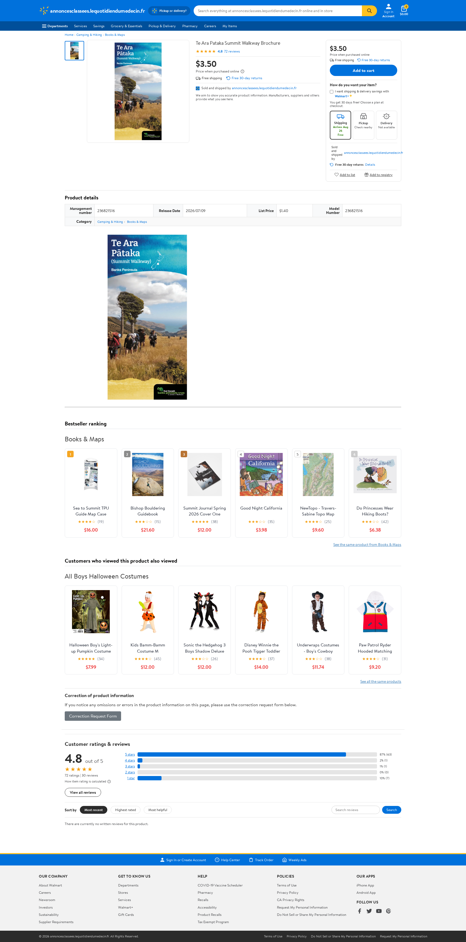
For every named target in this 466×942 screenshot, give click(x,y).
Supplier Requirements (56, 921)
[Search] (369, 10)
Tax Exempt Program (213, 921)
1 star (131, 778)
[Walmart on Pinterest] (389, 911)
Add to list (347, 174)
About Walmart (50, 885)
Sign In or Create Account (186, 859)
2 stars (130, 772)
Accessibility (207, 907)
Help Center (230, 859)
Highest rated (125, 809)
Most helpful (157, 809)
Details (370, 165)
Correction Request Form (93, 716)
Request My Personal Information (302, 907)
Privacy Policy (288, 892)
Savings (98, 25)
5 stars (130, 754)
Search (391, 809)
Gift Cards (126, 914)
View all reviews (83, 792)
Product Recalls (209, 914)
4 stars (130, 760)
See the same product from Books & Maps (367, 544)
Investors (46, 907)
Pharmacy (190, 25)
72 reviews (232, 51)
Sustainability (49, 914)
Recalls (203, 899)
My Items (229, 25)
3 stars (130, 766)
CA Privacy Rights (290, 899)
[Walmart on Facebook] (359, 911)
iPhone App (365, 885)
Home (69, 34)
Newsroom (47, 899)
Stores (123, 892)
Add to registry (381, 174)
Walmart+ (125, 907)
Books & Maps (115, 34)
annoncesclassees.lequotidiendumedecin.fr (264, 87)
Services (80, 25)
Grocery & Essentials (126, 25)
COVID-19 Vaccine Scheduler (220, 885)
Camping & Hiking (89, 34)
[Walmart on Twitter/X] (369, 911)
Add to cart (363, 70)
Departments (57, 25)
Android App (366, 892)
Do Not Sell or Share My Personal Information (311, 914)
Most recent (93, 809)
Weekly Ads (297, 859)
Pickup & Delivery (162, 25)
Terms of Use (287, 885)
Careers (210, 25)
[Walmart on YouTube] (379, 911)
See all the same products (380, 681)
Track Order (264, 859)
